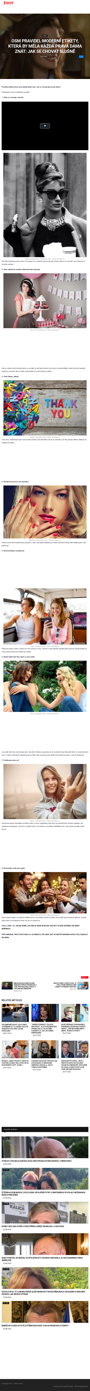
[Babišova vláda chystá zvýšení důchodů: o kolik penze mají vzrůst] (45, 1312)
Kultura (5, 1138)
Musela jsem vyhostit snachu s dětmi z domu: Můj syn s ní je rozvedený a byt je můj (15, 1063)
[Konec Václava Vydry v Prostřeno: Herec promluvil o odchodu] (45, 1213)
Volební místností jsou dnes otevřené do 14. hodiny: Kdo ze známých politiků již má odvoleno (15, 1028)
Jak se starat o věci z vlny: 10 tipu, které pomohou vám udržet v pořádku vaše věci (64, 986)
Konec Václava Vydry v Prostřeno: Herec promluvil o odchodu (33, 1226)
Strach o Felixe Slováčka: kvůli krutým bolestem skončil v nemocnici (36, 1161)
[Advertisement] (45, 349)
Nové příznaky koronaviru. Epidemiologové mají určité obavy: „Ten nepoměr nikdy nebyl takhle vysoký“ (73, 1028)
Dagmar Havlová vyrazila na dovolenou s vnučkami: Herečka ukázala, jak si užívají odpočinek (44, 1064)
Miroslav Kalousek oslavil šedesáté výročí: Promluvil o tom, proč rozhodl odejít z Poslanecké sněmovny (25, 987)
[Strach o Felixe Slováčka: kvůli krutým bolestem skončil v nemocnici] (45, 1147)
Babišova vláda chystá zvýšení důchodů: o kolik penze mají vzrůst (35, 1325)
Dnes (45, 35)
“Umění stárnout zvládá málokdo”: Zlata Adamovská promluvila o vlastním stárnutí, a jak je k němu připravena (44, 1029)
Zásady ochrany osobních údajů (63, 1386)
